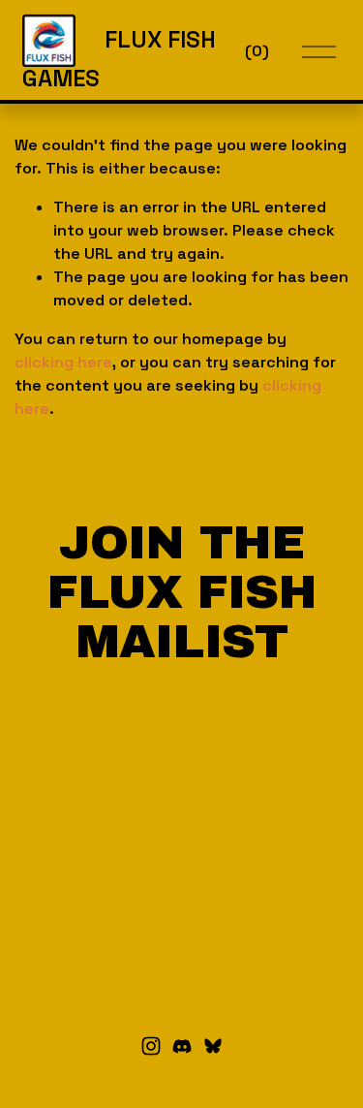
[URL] (213, 1046)
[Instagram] (151, 1046)
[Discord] (182, 1046)
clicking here (63, 362)
